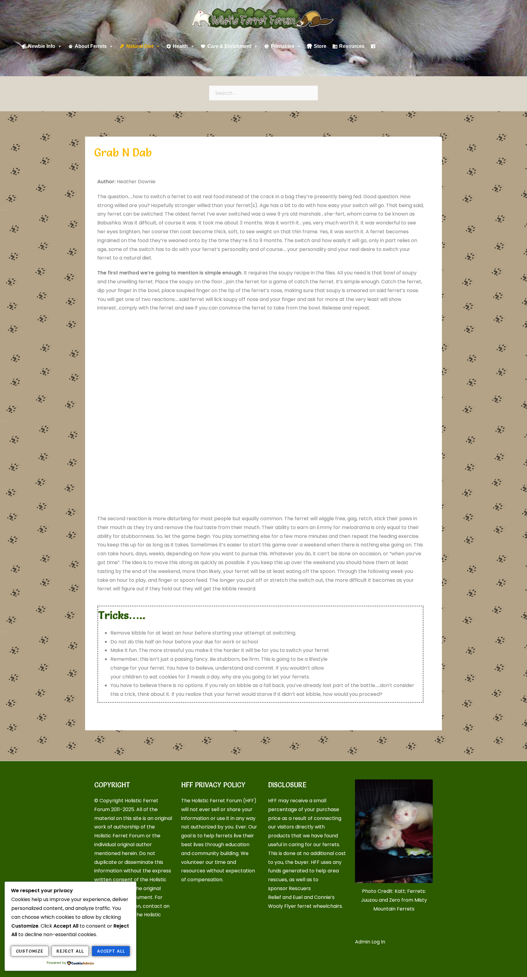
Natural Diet (139, 46)
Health (180, 46)
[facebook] (372, 46)
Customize (29, 951)
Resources (351, 46)
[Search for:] (263, 93)
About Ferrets (91, 46)
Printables (282, 46)
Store (320, 46)
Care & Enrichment (229, 46)
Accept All (111, 951)
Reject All (70, 951)
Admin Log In (370, 941)
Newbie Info (41, 46)
